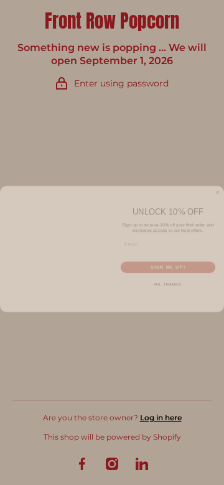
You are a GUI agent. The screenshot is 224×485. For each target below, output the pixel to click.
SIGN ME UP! (168, 261)
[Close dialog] (217, 186)
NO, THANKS (168, 279)
